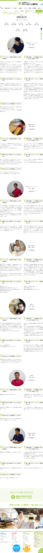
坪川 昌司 (21, 24)
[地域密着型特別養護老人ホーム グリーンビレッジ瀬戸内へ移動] (17, 19)
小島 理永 (6, 24)
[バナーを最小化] (20, 545)
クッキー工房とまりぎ (15, 541)
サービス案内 (14, 8)
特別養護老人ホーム (38, 539)
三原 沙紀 (36, 24)
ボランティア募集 (27, 8)
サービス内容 (14, 539)
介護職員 (22, 11)
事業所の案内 (7, 8)
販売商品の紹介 (14, 538)
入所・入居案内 (25, 538)
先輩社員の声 (38, 11)
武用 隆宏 (14, 24)
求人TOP (16, 11)
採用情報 (34, 8)
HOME (2, 8)
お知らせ (39, 8)
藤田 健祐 (25, 30)
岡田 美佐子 (28, 24)
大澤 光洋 (18, 30)
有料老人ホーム (37, 540)
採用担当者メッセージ (30, 11)
